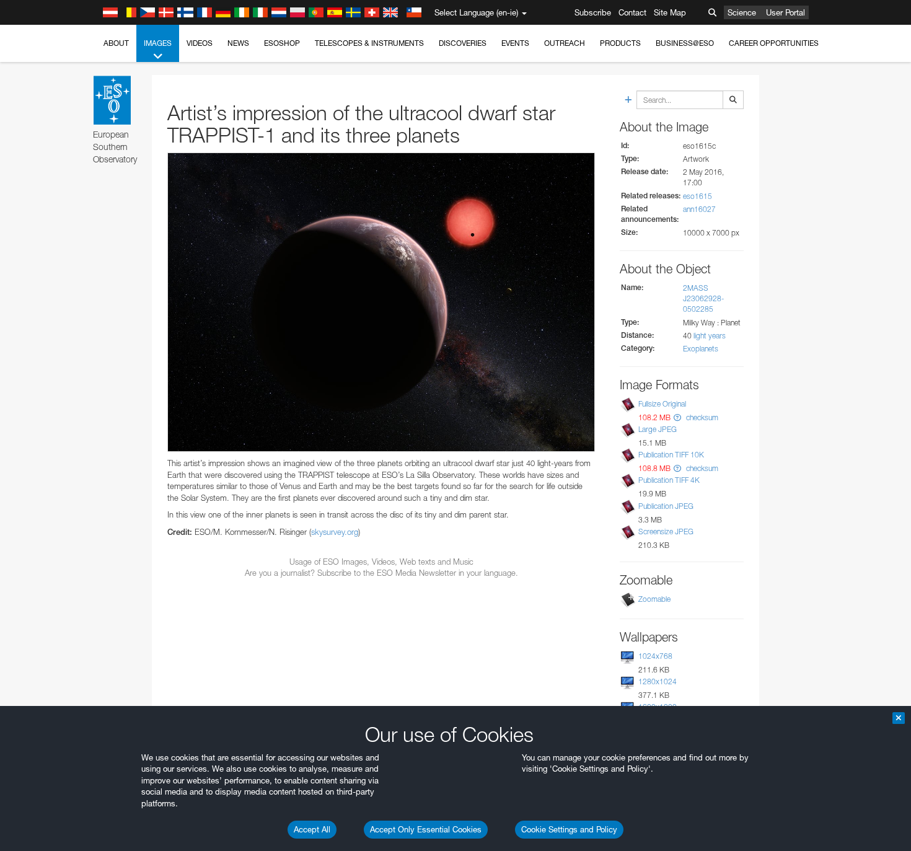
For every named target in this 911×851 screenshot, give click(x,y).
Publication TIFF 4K (669, 480)
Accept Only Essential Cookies (426, 829)
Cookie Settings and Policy (569, 829)
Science (742, 12)
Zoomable (654, 599)
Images (158, 43)
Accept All (312, 829)
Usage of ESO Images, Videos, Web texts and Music (381, 562)
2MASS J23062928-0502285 (703, 298)
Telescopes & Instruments (369, 43)
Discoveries (462, 43)
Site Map (670, 12)
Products (620, 43)
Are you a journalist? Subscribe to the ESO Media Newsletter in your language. (381, 573)
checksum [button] (701, 417)
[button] (677, 417)
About (116, 43)
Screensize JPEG (665, 531)
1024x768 (655, 656)
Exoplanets (700, 348)
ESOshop (282, 43)
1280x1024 (657, 681)
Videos (200, 43)
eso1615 (697, 196)
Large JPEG (657, 429)
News (238, 43)
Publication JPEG (665, 506)
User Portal (785, 12)
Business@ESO (685, 43)
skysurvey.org (334, 532)
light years (709, 335)
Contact (632, 12)
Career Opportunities (774, 43)
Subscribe (592, 12)
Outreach (564, 43)
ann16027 (699, 209)
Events (515, 43)
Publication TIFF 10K (671, 454)
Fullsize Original (662, 403)
